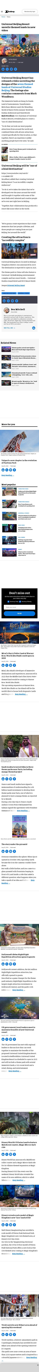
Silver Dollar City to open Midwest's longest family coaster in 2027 (22, 158)
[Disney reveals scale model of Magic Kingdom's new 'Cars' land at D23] (19, 1196)
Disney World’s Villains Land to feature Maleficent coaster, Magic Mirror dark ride (19, 1144)
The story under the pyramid (14, 844)
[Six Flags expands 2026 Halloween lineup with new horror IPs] (9, 540)
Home (3, 17)
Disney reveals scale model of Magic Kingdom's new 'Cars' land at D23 (18, 1216)
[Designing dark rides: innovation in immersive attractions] (9, 528)
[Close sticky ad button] (38, 1365)
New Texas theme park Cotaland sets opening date (26, 505)
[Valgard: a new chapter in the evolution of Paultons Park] (19, 441)
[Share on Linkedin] (3, 69)
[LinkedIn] (33, 328)
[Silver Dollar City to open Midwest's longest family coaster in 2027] (5, 158)
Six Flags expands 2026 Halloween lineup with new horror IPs (26, 541)
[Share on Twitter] (7, 69)
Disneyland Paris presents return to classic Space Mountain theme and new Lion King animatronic (24, 358)
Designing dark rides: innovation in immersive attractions (25, 529)
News (8, 17)
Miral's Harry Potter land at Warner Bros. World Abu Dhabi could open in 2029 (18, 655)
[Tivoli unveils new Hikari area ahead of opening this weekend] (19, 1305)
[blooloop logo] (13, 11)
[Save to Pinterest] (11, 69)
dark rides (21, 525)
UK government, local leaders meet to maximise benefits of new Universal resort (27, 517)
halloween (21, 537)
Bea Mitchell (13, 59)
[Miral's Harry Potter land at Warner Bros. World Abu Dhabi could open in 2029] (19, 632)
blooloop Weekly (27, 601)
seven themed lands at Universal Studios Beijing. (17, 87)
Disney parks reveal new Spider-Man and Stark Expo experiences (23, 348)
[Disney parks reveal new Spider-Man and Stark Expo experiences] (6, 349)
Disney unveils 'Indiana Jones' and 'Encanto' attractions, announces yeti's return (24, 366)
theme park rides (23, 488)
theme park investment (9, 293)
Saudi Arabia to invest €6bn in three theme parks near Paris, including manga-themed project (17, 769)
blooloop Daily (14, 601)
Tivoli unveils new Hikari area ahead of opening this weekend (19, 1326)
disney (20, 549)
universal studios (23, 293)
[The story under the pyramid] (19, 826)
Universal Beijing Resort (16, 285)
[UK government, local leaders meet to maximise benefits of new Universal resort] (9, 516)
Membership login (29, 11)
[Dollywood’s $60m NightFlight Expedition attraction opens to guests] (9, 492)
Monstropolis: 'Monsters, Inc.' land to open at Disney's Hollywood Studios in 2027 (24, 383)
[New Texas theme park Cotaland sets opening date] (5, 150)
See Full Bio (8, 328)
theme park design (23, 501)
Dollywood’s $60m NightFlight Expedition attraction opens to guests (27, 492)
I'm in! (19, 613)
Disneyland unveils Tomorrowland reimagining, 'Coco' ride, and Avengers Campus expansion (24, 375)
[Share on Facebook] (15, 69)
